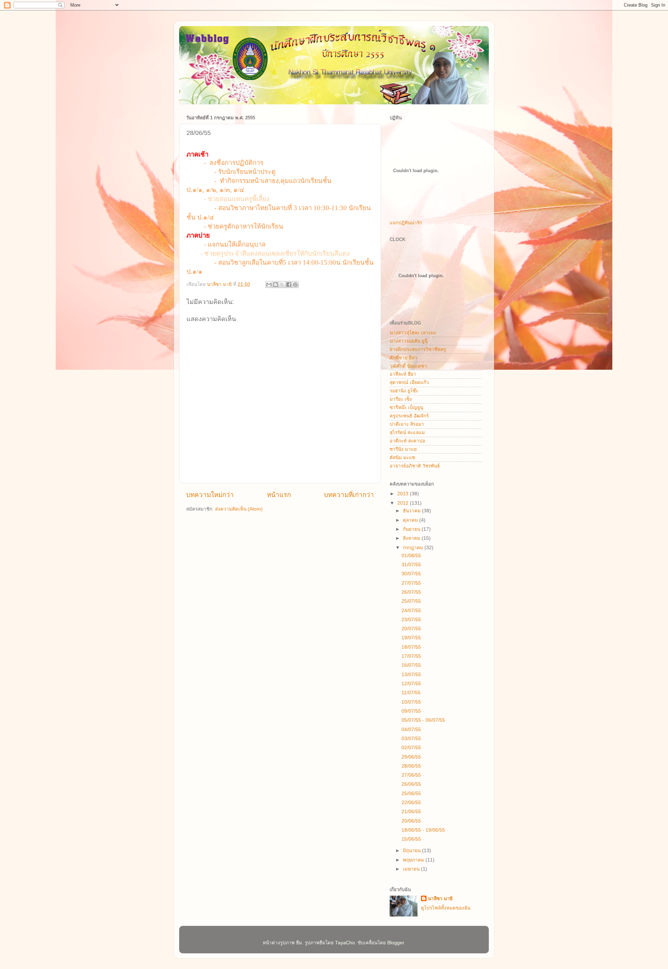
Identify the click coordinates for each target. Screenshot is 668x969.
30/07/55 (411, 573)
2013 (403, 493)
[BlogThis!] (275, 284)
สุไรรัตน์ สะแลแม (407, 432)
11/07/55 (411, 692)
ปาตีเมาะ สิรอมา (407, 424)
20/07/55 (411, 628)
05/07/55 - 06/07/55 (423, 720)
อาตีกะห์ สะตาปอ (407, 440)
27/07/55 (411, 583)
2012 (403, 503)
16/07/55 (411, 665)
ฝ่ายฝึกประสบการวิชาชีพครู (418, 349)
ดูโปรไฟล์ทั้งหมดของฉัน (445, 908)
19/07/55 (411, 637)
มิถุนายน (412, 850)
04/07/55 (411, 729)
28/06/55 (411, 766)
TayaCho (345, 942)
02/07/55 (411, 747)
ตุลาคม (411, 520)
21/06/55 (411, 811)
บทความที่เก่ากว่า (349, 494)
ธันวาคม (412, 510)
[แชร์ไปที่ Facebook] (288, 284)
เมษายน (412, 869)
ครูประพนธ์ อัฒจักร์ (409, 415)
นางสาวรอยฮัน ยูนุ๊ (409, 341)
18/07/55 (411, 647)
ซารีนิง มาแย (403, 449)
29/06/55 (411, 757)
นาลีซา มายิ (440, 898)
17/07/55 (411, 656)
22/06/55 (411, 802)
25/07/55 (411, 601)
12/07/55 (411, 683)
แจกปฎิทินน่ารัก (406, 222)
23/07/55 (411, 619)
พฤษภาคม (414, 860)
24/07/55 (411, 610)
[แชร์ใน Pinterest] (295, 284)
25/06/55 (411, 793)
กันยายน (412, 529)
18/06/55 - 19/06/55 (423, 830)
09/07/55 (411, 711)
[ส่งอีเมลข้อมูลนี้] (268, 284)
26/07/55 (411, 592)
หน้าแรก (279, 494)
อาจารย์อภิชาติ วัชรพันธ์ (415, 466)
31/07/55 (411, 564)
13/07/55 (411, 674)
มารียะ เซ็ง (401, 399)
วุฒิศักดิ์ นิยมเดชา (408, 366)
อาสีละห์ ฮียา (403, 374)
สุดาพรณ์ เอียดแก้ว (409, 382)
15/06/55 (411, 839)
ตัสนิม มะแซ (402, 457)
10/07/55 (411, 702)
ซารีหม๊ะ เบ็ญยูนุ (406, 407)
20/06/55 (411, 821)
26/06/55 (411, 784)
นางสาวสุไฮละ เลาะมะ (413, 332)
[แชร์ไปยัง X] (282, 284)
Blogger (395, 942)
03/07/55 (411, 738)
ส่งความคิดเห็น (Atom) (239, 509)
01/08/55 (411, 555)
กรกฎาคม (413, 547)
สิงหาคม (412, 538)
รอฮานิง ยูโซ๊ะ (404, 390)
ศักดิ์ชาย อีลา (403, 357)
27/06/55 (411, 775)
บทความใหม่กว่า (210, 494)
